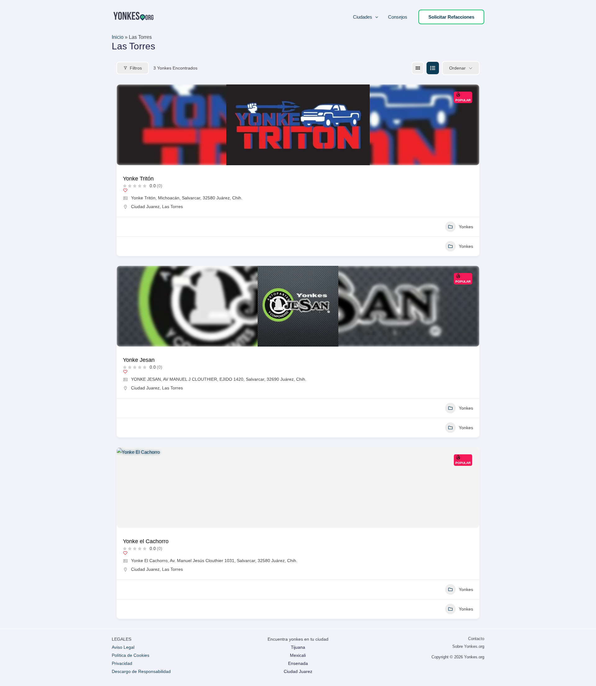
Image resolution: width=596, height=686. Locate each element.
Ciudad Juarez (145, 206)
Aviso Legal (123, 647)
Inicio (118, 37)
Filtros (136, 68)
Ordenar (457, 68)
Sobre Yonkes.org (468, 646)
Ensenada (298, 663)
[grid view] (418, 68)
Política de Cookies (130, 655)
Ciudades (362, 17)
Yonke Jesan (139, 360)
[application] (375, 17)
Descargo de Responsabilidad (141, 671)
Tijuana (298, 647)
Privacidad (122, 663)
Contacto (476, 638)
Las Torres (172, 206)
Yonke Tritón (138, 178)
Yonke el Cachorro (146, 541)
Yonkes (466, 226)
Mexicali (298, 655)
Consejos (397, 17)
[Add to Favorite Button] (125, 190)
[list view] (433, 68)
